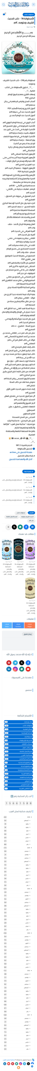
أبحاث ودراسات (18, 721)
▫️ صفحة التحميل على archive (22, 452)
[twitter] (21, 662)
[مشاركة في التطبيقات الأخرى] (8, 527)
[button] (26, 527)
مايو (27, 830)
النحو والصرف (18, 736)
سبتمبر (27, 858)
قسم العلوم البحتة (18, 766)
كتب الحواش (18, 781)
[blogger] (18, 1067)
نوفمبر (27, 854)
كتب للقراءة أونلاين (18, 784)
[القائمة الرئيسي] (33, 4)
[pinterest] (8, 662)
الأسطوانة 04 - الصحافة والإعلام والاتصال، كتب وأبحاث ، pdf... (17, 491)
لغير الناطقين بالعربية (18, 788)
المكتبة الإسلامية (18, 733)
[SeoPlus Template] (33, 1060)
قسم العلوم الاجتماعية (18, 762)
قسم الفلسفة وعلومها (18, 770)
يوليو (27, 824)
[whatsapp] (21, 669)
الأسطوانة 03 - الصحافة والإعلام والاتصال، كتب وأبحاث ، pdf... (17, 501)
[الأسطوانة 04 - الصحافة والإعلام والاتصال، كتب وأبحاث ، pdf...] (18, 549)
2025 (28, 848)
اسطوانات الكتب (29, 14)
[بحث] (3, 4)
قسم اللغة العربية (18, 773)
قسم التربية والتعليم (18, 758)
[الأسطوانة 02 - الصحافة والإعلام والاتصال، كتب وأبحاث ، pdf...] (30, 588)
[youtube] (28, 669)
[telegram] (15, 662)
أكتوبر (27, 899)
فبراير (27, 841)
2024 (28, 888)
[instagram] (15, 669)
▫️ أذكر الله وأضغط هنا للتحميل (22, 459)
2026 (28, 817)
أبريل (27, 834)
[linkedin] (8, 669)
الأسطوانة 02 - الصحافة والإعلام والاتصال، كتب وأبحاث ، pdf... (30, 608)
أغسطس (26, 820)
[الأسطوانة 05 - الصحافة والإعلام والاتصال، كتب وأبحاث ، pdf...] (30, 549)
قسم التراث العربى (18, 755)
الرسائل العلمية (18, 729)
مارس (27, 837)
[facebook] (28, 662)
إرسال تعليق (27, 634)
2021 (28, 1015)
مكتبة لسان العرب (9, 1059)
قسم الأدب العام (18, 747)
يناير (27, 844)
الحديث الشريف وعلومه (27, 516)
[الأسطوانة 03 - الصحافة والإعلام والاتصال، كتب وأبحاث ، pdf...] (7, 549)
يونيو (27, 827)
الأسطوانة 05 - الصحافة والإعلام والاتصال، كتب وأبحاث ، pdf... (17, 481)
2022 (28, 970)
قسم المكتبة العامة (18, 777)
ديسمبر (27, 851)
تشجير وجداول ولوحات (18, 740)
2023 (28, 933)
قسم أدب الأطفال (18, 744)
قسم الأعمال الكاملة (11, 516)
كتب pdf (31, 520)
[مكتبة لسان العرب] (18, 4)
